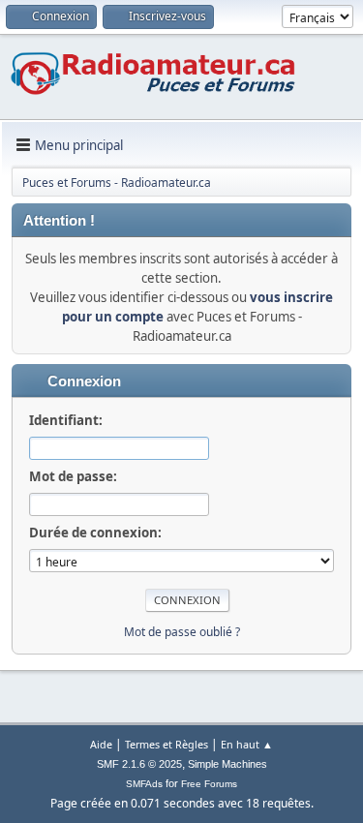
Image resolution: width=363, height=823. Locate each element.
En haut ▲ (247, 744)
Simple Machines (227, 764)
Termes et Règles (166, 744)
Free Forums (209, 783)
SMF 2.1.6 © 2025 (139, 764)
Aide (101, 744)
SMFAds (144, 783)
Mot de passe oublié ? (182, 632)
